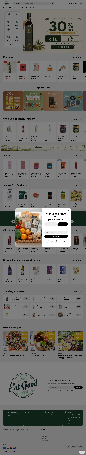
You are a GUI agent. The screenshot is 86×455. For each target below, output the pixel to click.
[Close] (68, 210)
